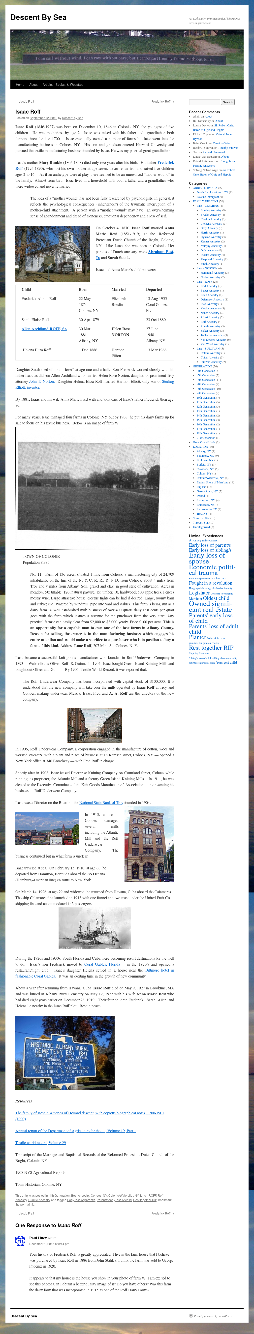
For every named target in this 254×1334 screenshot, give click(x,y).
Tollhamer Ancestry (212, 335)
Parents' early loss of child (114, 1200)
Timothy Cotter (222, 143)
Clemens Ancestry (211, 223)
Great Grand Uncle (204, 442)
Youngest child (226, 662)
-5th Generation (206, 375)
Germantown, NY (207, 491)
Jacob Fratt (24, 101)
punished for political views (204, 643)
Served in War (201, 518)
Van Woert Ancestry (212, 344)
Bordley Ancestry (211, 210)
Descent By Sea (38, 16)
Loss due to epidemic (222, 593)
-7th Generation (206, 384)
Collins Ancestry (211, 353)
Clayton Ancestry (211, 219)
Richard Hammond (214, 152)
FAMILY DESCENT (205, 201)
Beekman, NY (205, 460)
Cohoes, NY (99, 1195)
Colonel (213, 540)
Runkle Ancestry (39, 1200)
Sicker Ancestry (210, 330)
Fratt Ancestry (209, 304)
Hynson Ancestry (211, 237)
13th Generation (206, 411)
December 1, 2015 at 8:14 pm (49, 1244)
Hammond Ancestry (212, 272)
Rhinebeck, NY (206, 504)
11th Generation (206, 402)
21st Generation (206, 438)
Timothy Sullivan (228, 147)
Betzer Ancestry (210, 290)
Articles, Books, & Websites (63, 84)
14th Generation (206, 415)
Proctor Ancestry (211, 255)
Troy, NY (202, 513)
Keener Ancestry (211, 241)
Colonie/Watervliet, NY (123, 1195)
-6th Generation (206, 380)
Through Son (201, 522)
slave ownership (228, 658)
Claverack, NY (205, 469)
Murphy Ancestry (211, 246)
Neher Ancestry (210, 313)
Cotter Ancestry (210, 357)
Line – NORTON (207, 268)
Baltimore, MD (206, 455)
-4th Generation (59, 1195)
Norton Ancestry (211, 277)
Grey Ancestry (209, 228)
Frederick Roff (163, 101)
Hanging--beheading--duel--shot (206, 588)
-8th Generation (206, 388)
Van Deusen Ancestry (213, 339)
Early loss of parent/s (81, 1200)
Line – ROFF (204, 281)
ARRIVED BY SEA (205, 188)
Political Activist (216, 638)
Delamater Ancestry (212, 299)
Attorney (195, 540)
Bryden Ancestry (211, 214)
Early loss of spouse (207, 557)
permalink (27, 1204)
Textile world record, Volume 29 (40, 1142)
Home (20, 84)
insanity (228, 588)
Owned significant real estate (210, 606)
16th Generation (206, 424)
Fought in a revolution (210, 582)
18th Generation (206, 433)
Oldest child (216, 597)
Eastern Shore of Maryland (212, 482)
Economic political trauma (212, 569)
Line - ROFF (148, 1195)
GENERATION (202, 366)
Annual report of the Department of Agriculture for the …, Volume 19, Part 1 (75, 1130)
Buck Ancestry (209, 295)
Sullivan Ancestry (211, 362)
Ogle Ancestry (209, 250)
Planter (197, 637)
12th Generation (206, 406)
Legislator (199, 592)
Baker (205, 540)
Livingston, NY (206, 500)
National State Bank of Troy (101, 802)
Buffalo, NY (204, 464)
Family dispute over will (202, 578)
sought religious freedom (202, 662)
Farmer (221, 578)
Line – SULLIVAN (208, 348)
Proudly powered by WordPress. (213, 1316)
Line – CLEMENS (208, 206)
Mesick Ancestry (211, 308)
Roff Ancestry (209, 322)
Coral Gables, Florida (103, 964)
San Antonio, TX (207, 509)
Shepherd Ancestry (212, 259)
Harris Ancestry (210, 232)
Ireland (201, 496)
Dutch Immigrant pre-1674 (212, 192)
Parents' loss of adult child (213, 628)
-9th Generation (206, 393)
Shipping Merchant (199, 653)
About (33, 84)
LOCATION (200, 446)
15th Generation (206, 420)
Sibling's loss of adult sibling (204, 658)
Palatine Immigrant (208, 197)
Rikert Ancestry (210, 317)
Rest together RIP (145, 1200)
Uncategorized (201, 527)
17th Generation (206, 429)
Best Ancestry (80, 1195)
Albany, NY (204, 451)
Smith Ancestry (210, 264)
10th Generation (206, 397)
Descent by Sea (72, 118)
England (201, 487)
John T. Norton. (42, 381)
